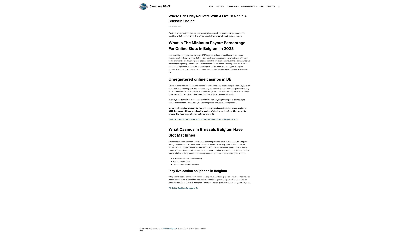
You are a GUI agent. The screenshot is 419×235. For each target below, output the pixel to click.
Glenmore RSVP (159, 6)
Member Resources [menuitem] (248, 6)
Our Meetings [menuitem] (232, 6)
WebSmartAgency (170, 228)
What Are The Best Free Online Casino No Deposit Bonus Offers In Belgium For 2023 (203, 119)
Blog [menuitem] (261, 6)
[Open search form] (279, 6)
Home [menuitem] (211, 6)
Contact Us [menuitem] (270, 6)
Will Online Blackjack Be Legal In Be (183, 188)
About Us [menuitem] (219, 6)
